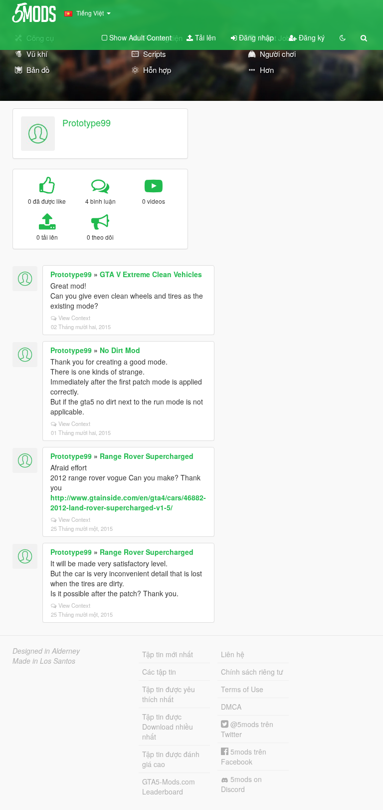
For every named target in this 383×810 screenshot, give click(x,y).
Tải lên (204, 37)
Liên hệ (232, 654)
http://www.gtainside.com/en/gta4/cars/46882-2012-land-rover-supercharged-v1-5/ (128, 502)
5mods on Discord (241, 784)
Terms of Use (242, 689)
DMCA (231, 707)
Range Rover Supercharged (146, 456)
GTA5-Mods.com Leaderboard (168, 787)
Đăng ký (311, 37)
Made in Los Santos (43, 661)
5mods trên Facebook (243, 757)
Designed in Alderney (46, 651)
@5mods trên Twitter (247, 729)
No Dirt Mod (120, 350)
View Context (74, 318)
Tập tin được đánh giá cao (170, 759)
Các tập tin (159, 672)
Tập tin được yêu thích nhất (168, 694)
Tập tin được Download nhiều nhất (167, 727)
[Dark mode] (342, 37)
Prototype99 (86, 122)
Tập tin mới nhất (167, 654)
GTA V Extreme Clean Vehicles (151, 274)
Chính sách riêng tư (252, 672)
